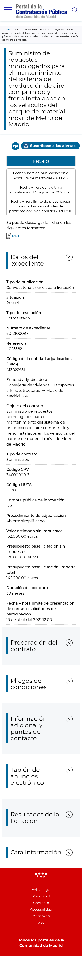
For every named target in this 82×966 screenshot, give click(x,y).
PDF (16, 236)
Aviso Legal (41, 890)
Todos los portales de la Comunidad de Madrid (41, 943)
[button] (8, 9)
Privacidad (41, 896)
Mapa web (41, 916)
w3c (41, 922)
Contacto (41, 903)
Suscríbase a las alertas (53, 145)
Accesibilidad (41, 909)
